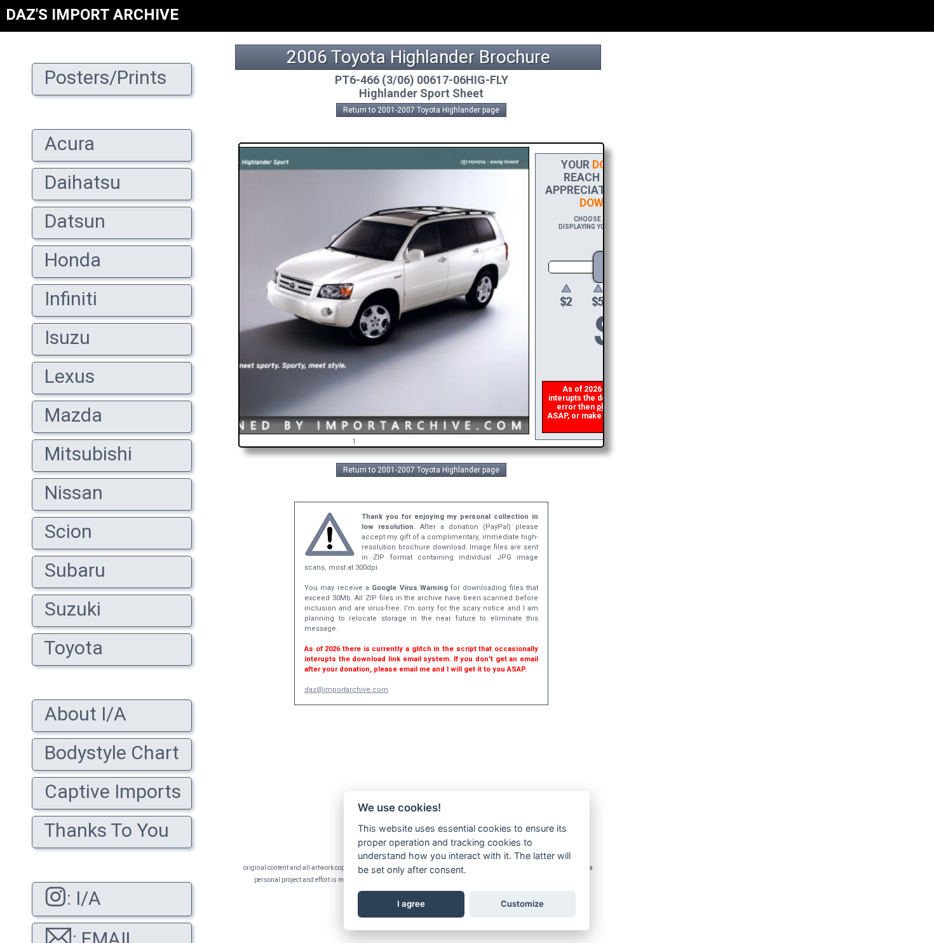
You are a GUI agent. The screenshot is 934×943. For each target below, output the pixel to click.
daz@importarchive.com (346, 689)
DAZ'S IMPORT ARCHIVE (92, 15)
